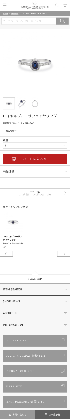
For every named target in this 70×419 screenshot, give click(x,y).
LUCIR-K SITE (16, 340)
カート (65, 5)
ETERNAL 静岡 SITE (20, 371)
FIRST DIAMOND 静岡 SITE (25, 402)
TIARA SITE (14, 386)
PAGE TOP (35, 278)
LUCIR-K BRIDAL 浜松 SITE (26, 356)
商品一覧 (14, 13)
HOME (5, 13)
